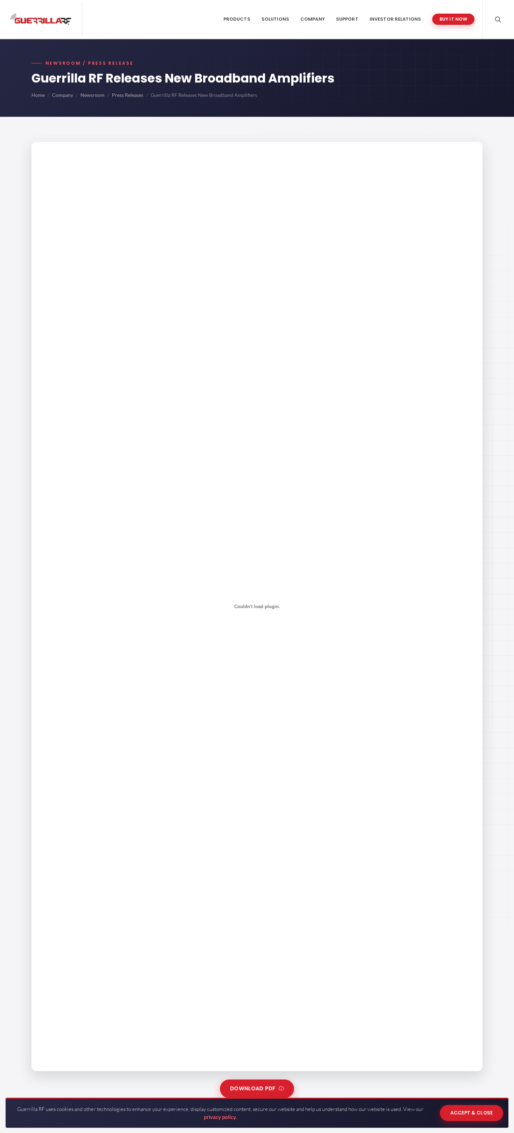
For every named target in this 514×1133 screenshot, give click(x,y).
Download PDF (253, 1088)
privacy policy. (220, 1117)
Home (38, 95)
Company (62, 95)
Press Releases (127, 95)
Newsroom (92, 95)
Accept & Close (471, 1113)
